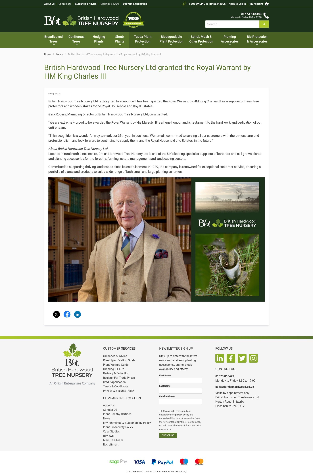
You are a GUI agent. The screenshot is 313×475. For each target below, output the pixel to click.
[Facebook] (67, 314)
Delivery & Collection (135, 3)
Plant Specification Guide (119, 360)
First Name (165, 375)
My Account (256, 3)
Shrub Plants (119, 39)
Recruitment (110, 444)
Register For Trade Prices (119, 377)
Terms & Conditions (115, 386)
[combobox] (237, 24)
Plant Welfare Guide (115, 364)
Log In (242, 3)
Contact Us (65, 3)
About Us (49, 3)
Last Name (164, 386)
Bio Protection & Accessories (257, 39)
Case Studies (111, 431)
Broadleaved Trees (53, 39)
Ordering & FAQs (110, 3)
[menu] (156, 40)
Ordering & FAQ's (113, 369)
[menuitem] (53, 40)
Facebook (231, 358)
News (59, 54)
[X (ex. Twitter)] (56, 314)
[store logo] (94, 20)
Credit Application (114, 382)
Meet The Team (113, 440)
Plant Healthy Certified (117, 414)
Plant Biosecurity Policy (118, 427)
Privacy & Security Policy (119, 390)
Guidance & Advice (86, 3)
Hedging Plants (99, 39)
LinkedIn (219, 358)
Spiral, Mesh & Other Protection (201, 39)
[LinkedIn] (77, 314)
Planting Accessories (230, 39)
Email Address (167, 396)
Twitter (242, 358)
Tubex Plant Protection (142, 39)
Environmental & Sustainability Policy (127, 423)
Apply (232, 3)
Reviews (108, 436)
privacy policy (182, 414)
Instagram (253, 358)
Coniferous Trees (76, 39)
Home (47, 54)
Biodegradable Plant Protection (171, 39)
